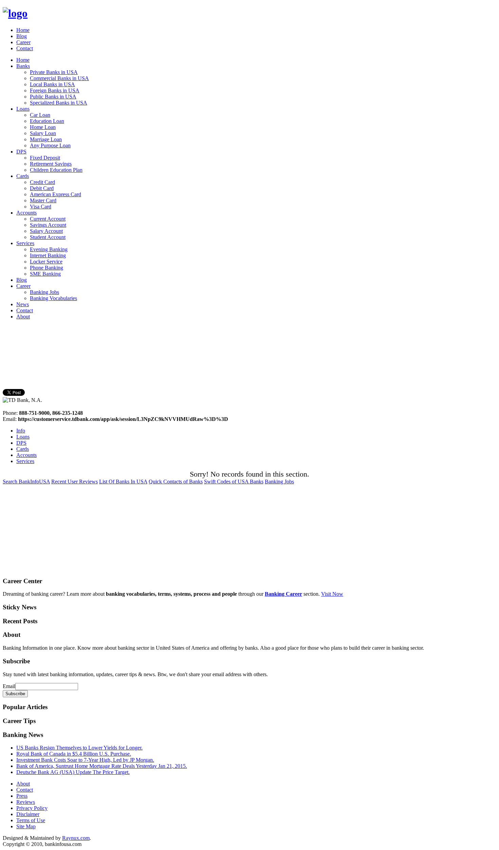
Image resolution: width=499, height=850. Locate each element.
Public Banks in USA (53, 96)
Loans (23, 109)
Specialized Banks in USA (58, 103)
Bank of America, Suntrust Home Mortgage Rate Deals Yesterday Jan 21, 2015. (101, 766)
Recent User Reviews (74, 481)
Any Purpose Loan (50, 145)
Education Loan (47, 121)
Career (23, 42)
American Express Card (55, 194)
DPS (21, 151)
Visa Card (40, 206)
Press (21, 796)
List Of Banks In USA (123, 481)
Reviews (25, 802)
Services (25, 243)
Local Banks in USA (52, 84)
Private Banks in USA (54, 72)
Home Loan (43, 127)
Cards (22, 176)
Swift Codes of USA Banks (233, 481)
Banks (23, 66)
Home (23, 30)
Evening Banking (49, 249)
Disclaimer (27, 814)
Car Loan (40, 115)
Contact (24, 48)
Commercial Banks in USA (59, 78)
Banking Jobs (44, 292)
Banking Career (283, 594)
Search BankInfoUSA (26, 481)
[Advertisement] (126, 340)
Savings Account (48, 225)
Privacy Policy (32, 808)
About (23, 316)
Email (9, 686)
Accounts (26, 213)
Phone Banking (46, 268)
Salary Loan (43, 133)
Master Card (43, 200)
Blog (21, 36)
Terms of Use (30, 820)
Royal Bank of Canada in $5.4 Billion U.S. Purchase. (73, 754)
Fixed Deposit (45, 158)
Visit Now (332, 594)
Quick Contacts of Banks (176, 481)
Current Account (48, 219)
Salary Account (46, 231)
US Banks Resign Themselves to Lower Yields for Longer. (79, 748)
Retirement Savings (51, 164)
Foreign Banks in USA (54, 90)
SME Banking (45, 274)
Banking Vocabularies (53, 298)
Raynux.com (76, 838)
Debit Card (42, 188)
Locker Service (46, 261)
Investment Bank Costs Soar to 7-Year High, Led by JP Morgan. (85, 760)
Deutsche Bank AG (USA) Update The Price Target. (73, 772)
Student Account (48, 237)
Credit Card (42, 182)
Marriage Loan (46, 139)
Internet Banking (48, 255)
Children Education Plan (56, 170)
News (22, 304)
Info (20, 430)
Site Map (26, 826)
